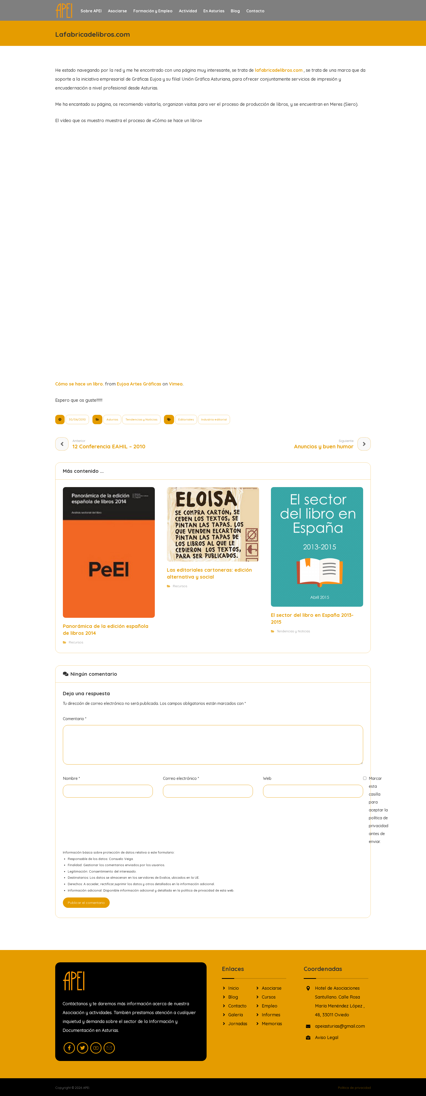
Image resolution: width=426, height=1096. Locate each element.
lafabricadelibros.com (278, 70)
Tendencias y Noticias (141, 419)
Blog (233, 997)
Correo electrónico (181, 778)
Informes (271, 1015)
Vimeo (176, 384)
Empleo (269, 1006)
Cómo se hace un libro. (79, 384)
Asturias (112, 419)
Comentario (74, 718)
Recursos (76, 642)
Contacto (237, 1006)
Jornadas (237, 1023)
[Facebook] (69, 1048)
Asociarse (272, 988)
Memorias (272, 1023)
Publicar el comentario (86, 902)
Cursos (269, 997)
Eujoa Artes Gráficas (139, 384)
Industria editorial (214, 419)
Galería (235, 1015)
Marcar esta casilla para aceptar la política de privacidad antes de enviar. (378, 810)
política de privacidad (197, 890)
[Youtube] (96, 1048)
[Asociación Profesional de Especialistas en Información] (63, 10)
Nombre (71, 778)
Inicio (233, 988)
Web (267, 778)
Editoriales (186, 419)
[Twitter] (82, 1048)
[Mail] (109, 1048)
